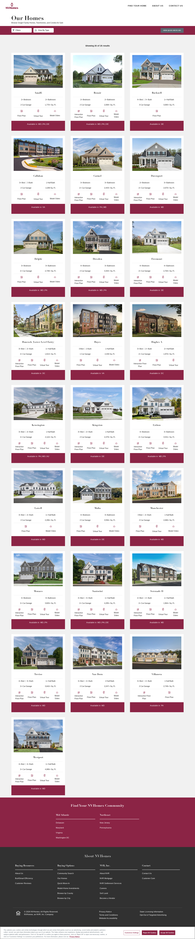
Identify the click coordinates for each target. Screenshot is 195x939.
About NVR (104, 873)
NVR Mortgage (106, 878)
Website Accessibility (108, 918)
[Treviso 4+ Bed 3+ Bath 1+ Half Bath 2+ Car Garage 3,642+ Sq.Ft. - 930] (38, 652)
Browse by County (65, 893)
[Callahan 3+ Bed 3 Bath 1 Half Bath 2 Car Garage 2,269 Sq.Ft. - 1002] (38, 154)
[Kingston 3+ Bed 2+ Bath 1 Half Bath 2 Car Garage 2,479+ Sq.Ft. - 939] (97, 403)
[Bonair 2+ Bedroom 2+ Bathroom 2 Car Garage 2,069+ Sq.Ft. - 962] (97, 71)
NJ (48, 456)
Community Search (65, 873)
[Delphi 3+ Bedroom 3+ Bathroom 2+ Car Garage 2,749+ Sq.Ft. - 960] (38, 237)
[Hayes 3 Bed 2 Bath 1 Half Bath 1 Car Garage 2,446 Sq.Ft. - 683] (97, 320)
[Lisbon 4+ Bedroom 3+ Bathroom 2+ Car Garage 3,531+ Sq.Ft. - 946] (156, 403)
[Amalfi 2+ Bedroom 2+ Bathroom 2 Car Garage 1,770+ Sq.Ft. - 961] (38, 71)
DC (43, 373)
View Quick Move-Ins (172, 30)
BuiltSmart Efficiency (24, 878)
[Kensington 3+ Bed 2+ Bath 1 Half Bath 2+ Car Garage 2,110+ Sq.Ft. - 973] (38, 403)
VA (44, 207)
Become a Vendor (107, 898)
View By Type (43, 30)
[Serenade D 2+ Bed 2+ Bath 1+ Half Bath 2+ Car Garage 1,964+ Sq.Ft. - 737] (156, 569)
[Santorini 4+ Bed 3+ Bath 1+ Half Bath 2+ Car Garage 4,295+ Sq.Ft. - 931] (97, 569)
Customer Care (148, 878)
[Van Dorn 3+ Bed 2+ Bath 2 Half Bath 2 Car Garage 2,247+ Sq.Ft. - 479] (97, 652)
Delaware (60, 823)
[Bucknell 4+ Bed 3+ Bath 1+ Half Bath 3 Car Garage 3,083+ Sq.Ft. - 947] (156, 71)
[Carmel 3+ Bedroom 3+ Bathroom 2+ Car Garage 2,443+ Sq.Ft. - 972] (97, 154)
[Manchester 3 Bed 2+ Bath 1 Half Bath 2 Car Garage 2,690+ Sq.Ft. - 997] (156, 486)
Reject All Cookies (149, 932)
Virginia (59, 833)
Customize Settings (132, 932)
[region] (97, 933)
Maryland (60, 828)
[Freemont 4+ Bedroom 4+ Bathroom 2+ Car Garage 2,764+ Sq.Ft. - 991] (156, 237)
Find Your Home (137, 6)
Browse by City (63, 898)
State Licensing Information (151, 912)
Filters (18, 30)
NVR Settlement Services (111, 883)
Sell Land (104, 893)
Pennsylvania (105, 828)
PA (44, 124)
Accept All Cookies (167, 932)
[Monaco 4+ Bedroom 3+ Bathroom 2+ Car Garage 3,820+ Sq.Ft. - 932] (38, 569)
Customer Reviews (23, 883)
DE (48, 124)
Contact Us (176, 6)
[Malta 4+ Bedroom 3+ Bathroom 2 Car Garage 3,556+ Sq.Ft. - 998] (97, 486)
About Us (157, 6)
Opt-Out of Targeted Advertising (153, 915)
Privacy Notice (105, 912)
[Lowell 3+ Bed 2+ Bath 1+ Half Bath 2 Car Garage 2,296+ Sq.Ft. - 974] (38, 486)
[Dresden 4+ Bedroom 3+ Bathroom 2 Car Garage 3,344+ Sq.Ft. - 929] (97, 237)
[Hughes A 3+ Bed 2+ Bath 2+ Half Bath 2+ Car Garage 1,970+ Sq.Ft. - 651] (156, 320)
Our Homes (62, 878)
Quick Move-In (63, 883)
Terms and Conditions (108, 915)
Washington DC (62, 838)
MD (39, 124)
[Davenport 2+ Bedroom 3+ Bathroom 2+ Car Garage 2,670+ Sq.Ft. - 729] (156, 154)
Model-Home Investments (68, 888)
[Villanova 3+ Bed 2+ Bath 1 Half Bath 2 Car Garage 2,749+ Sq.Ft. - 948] (156, 652)
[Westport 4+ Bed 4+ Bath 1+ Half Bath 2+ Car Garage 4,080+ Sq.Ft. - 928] (38, 736)
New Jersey (105, 823)
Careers (103, 888)
